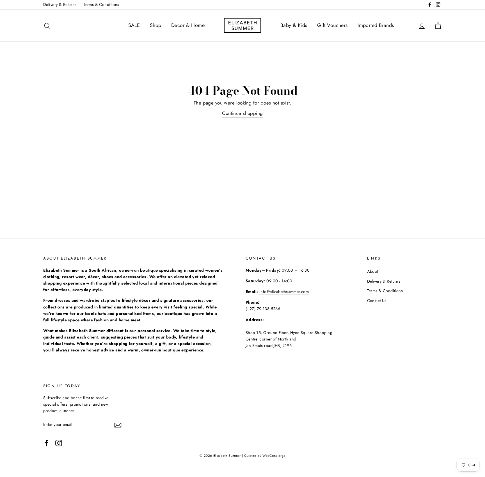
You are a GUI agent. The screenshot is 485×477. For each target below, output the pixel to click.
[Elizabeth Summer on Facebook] (46, 443)
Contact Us (376, 300)
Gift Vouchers (332, 25)
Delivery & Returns (60, 4)
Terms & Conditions (101, 4)
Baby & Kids (293, 25)
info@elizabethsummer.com (284, 291)
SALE (134, 25)
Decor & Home (188, 25)
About (372, 271)
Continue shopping (242, 113)
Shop (155, 25)
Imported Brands (376, 25)
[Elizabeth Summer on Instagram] (58, 443)
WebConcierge (273, 455)
